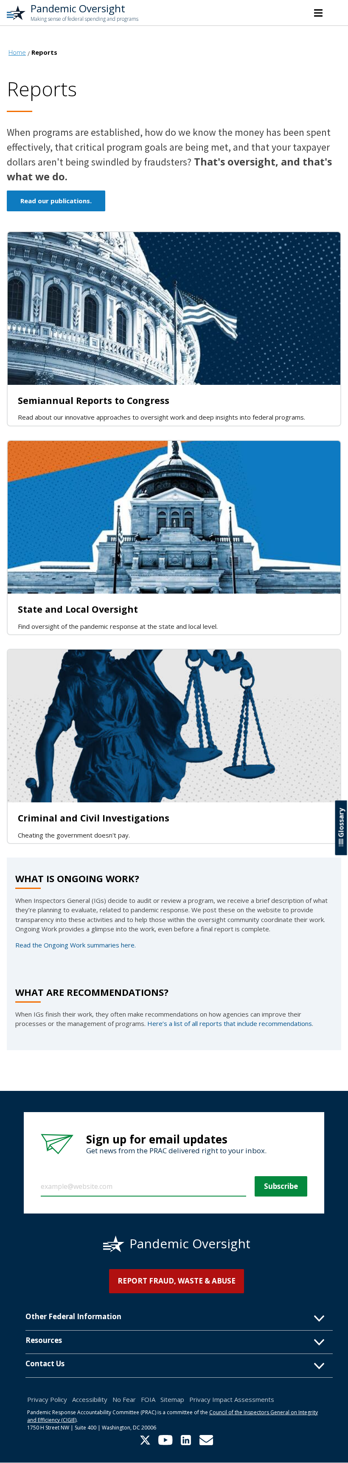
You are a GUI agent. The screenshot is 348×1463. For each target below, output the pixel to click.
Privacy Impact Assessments (231, 1399)
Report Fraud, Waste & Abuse (177, 1281)
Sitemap (172, 1399)
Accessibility (89, 1399)
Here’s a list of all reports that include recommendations (229, 1023)
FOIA (148, 1399)
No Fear (124, 1399)
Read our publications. (56, 200)
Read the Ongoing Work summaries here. (75, 945)
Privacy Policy (47, 1399)
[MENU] (318, 12)
